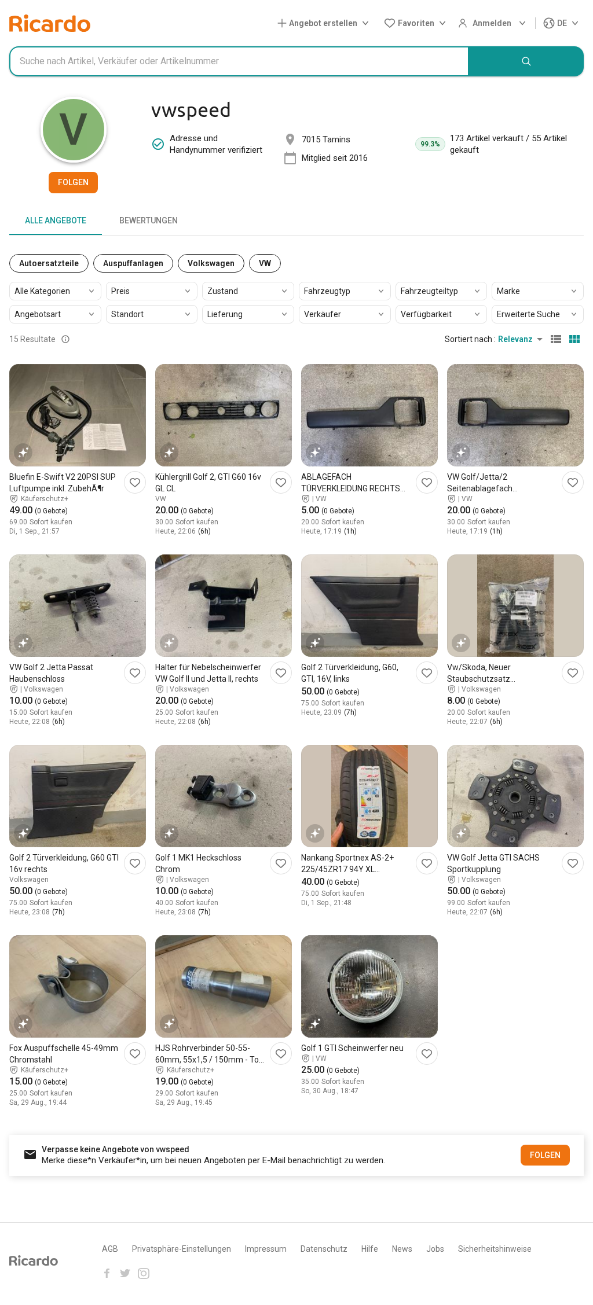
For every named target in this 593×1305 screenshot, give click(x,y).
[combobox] (239, 61)
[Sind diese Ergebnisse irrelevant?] (65, 339)
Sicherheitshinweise (495, 1248)
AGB (110, 1248)
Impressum (266, 1248)
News (402, 1248)
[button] (325, 23)
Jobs (435, 1248)
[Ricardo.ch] (49, 23)
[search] (526, 61)
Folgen (73, 182)
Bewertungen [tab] (148, 220)
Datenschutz (324, 1248)
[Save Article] (135, 482)
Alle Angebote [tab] (55, 220)
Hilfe (369, 1248)
